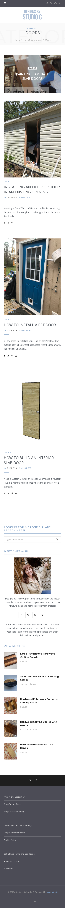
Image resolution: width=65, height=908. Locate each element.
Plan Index (8, 868)
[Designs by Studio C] (32, 14)
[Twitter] (8, 223)
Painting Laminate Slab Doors (32, 76)
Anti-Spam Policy (11, 861)
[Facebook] (4, 223)
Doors (32, 68)
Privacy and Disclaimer (14, 796)
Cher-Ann (12, 197)
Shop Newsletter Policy (14, 832)
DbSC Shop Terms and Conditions (19, 853)
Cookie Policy (10, 840)
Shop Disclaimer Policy (14, 811)
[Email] (16, 223)
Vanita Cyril (52, 892)
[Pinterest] (12, 223)
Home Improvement (33, 40)
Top (33, 902)
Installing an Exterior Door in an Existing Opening (32, 189)
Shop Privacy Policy (12, 804)
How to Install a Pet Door (30, 324)
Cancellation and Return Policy (18, 825)
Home (17, 40)
